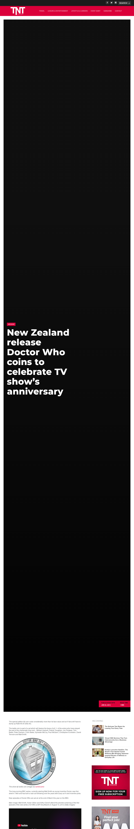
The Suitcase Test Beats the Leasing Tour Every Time (115, 727)
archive (11, 324)
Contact (118, 11)
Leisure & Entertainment (58, 11)
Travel (42, 11)
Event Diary (95, 11)
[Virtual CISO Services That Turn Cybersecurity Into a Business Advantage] (98, 741)
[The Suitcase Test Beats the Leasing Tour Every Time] (98, 729)
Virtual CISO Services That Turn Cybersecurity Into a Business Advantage (116, 740)
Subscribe (108, 11)
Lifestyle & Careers (79, 11)
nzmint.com (39, 786)
